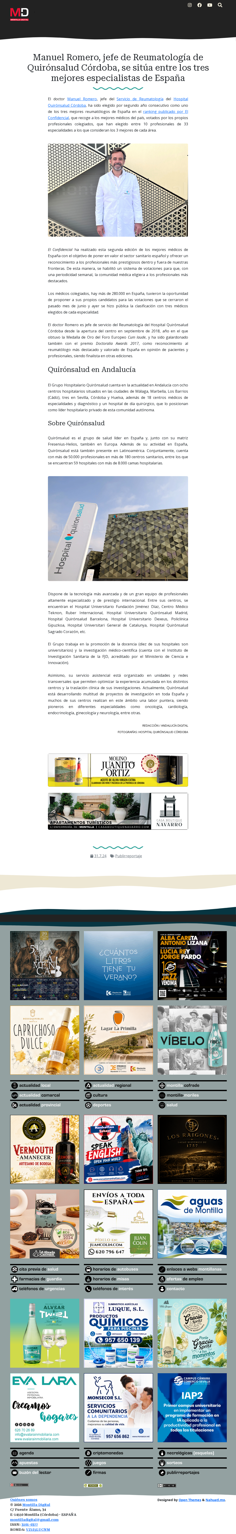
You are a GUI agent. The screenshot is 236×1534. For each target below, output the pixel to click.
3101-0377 (29, 1525)
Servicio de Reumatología (140, 98)
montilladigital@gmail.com (34, 1520)
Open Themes (190, 1500)
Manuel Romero (82, 98)
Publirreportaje (128, 855)
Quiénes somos (23, 1500)
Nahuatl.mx (215, 1500)
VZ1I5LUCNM (38, 1530)
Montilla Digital (36, 1505)
